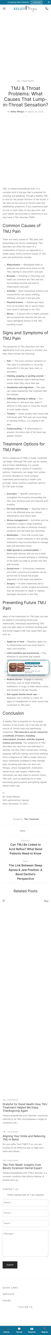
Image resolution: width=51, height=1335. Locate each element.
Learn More (36, 2)
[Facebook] (28, 831)
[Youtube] (28, 1313)
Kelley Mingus (17, 111)
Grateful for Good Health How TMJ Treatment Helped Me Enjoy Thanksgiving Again (25, 1107)
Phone (8, 1213)
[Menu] (4, 8)
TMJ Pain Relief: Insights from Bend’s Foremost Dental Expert (22, 1166)
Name (7, 1202)
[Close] (49, 2)
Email (7, 1223)
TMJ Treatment (25, 81)
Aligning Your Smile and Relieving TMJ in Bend (24, 1137)
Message (9, 1233)
